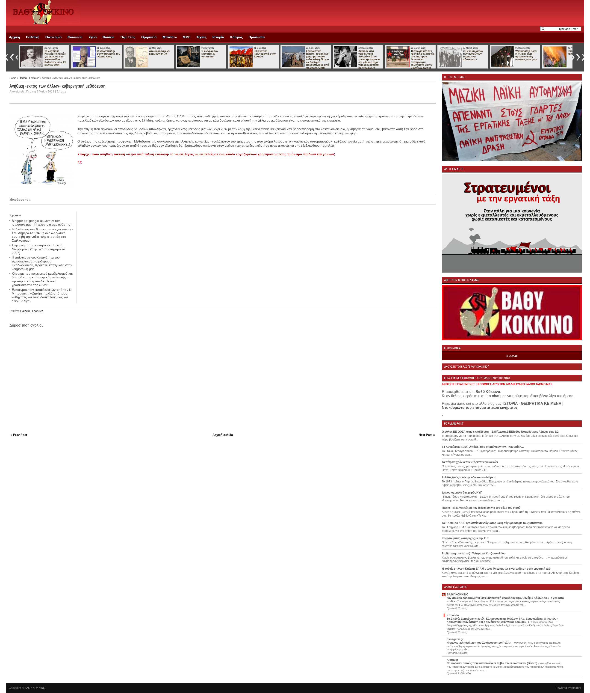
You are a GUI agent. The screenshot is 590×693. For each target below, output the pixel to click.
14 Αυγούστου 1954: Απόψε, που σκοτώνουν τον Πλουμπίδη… (483, 447)
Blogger (576, 688)
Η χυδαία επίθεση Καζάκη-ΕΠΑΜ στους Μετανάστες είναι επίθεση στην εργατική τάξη (496, 568)
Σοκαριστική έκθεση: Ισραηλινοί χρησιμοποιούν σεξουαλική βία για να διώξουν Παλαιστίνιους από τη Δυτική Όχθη (213, 59)
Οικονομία (53, 37)
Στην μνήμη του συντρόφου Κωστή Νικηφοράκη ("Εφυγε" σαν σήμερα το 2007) (38, 249)
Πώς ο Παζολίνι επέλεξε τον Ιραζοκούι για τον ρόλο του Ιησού (481, 507)
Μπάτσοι (170, 37)
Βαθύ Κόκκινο (487, 392)
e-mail (513, 356)
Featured (34, 78)
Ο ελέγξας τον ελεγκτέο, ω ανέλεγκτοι (105, 54)
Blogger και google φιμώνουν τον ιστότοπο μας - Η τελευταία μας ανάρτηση (42, 222)
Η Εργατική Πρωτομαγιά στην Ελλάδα (160, 54)
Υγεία (92, 37)
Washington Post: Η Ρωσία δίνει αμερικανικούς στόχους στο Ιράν (422, 55)
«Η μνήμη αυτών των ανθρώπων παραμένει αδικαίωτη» (368, 55)
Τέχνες (201, 37)
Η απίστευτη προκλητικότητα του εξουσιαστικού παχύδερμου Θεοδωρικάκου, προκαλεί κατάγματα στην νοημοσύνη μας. (42, 263)
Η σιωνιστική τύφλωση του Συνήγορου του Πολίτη (479, 642)
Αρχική (14, 37)
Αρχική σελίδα (222, 435)
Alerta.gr (452, 659)
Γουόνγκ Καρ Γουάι (523, 52)
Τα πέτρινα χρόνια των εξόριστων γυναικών (470, 462)
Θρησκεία (149, 37)
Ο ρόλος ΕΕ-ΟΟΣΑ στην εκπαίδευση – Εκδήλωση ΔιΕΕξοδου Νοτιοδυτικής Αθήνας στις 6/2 (500, 431)
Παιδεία (109, 37)
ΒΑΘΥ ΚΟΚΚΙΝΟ (457, 594)
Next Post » (427, 435)
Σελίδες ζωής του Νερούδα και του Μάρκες (469, 477)
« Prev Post (19, 435)
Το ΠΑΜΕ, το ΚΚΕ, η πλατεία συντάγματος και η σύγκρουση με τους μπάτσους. (492, 523)
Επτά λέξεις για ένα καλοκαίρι (474, 52)
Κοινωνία (75, 37)
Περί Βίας (128, 37)
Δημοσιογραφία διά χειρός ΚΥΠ (462, 492)
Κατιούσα (453, 615)
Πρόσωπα (257, 37)
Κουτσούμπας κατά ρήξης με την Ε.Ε (465, 538)
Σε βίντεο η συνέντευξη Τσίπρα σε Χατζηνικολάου (473, 553)
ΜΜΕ (186, 37)
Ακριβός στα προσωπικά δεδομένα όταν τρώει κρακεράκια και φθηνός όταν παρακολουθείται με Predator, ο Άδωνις (252, 61)
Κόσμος (236, 37)
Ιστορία (218, 37)
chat (495, 396)
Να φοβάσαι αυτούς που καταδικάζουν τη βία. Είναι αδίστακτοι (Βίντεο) (492, 663)
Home (13, 78)
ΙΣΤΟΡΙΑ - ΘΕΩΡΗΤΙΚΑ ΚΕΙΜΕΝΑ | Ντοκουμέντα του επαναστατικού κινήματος (502, 406)
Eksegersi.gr (455, 639)
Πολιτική (32, 37)
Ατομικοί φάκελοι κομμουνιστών (54, 52)
